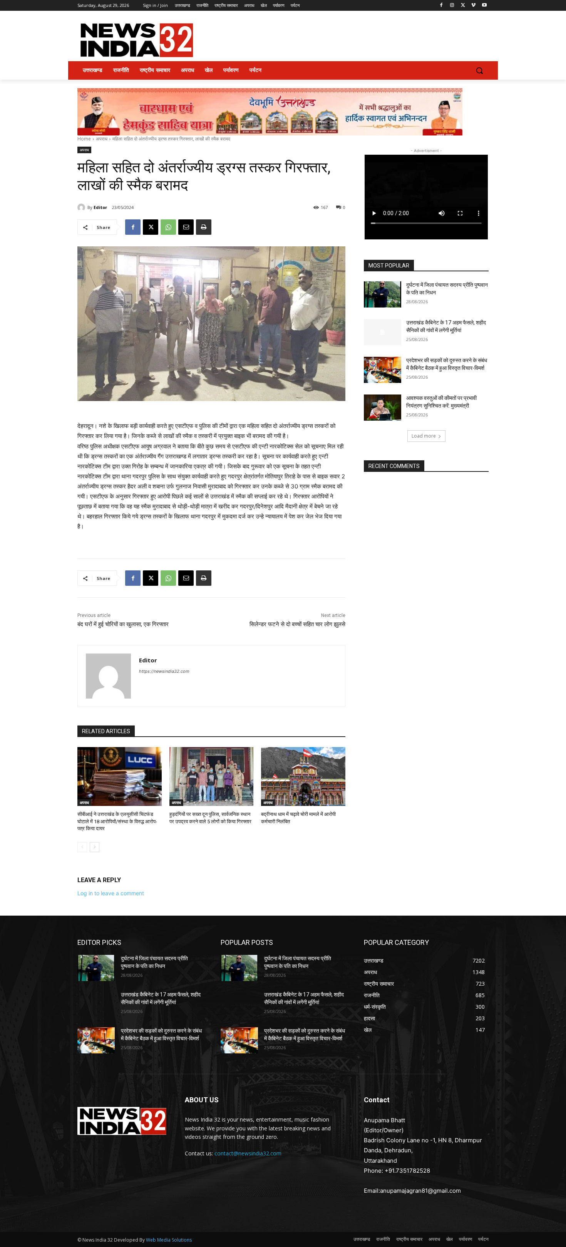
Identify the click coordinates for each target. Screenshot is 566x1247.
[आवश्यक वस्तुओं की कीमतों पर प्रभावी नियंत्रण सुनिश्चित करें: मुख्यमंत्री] (382, 407)
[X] (463, 5)
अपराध (101, 138)
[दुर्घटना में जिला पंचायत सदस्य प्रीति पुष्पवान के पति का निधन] (382, 294)
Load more (424, 436)
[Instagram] (452, 5)
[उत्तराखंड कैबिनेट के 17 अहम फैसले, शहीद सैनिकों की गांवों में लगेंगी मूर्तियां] (382, 332)
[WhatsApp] (168, 227)
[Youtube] (484, 5)
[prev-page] (82, 847)
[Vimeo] (473, 5)
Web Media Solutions (169, 1240)
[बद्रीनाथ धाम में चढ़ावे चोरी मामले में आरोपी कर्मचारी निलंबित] (303, 776)
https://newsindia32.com (164, 671)
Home (84, 138)
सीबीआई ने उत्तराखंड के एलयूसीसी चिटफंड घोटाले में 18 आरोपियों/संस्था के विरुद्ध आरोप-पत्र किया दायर (117, 821)
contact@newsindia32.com (247, 1153)
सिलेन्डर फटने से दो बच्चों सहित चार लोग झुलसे (297, 624)
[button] (479, 70)
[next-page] (94, 847)
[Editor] (82, 207)
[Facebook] (441, 5)
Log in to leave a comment (110, 893)
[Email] (186, 227)
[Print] (203, 227)
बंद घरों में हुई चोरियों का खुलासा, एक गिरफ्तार (123, 624)
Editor (100, 207)
